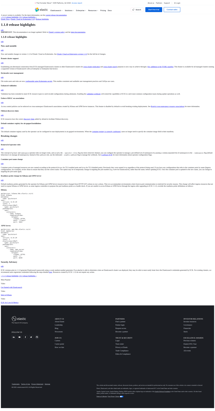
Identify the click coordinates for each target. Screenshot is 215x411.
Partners (159, 3)
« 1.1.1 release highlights (9, 17)
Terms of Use (25, 384)
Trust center (119, 344)
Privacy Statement (37, 384)
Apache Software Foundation (162, 391)
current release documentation (56, 15)
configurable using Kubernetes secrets (38, 81)
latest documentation (78, 32)
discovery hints (29, 119)
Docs (110, 10)
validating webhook (94, 94)
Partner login (120, 325)
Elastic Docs (5, 19)
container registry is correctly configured (106, 132)
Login (178, 3)
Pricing (103, 10)
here (50, 272)
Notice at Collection (102, 396)
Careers (57, 341)
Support (167, 3)
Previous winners (190, 341)
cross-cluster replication (91, 67)
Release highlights (42, 19)
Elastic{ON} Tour (190, 344)
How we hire (59, 347)
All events (187, 351)
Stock (186, 332)
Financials (187, 328)
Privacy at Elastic (121, 347)
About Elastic (59, 322)
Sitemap (47, 384)
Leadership (59, 325)
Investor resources (190, 322)
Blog (56, 328)
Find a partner (120, 322)
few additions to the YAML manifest (160, 67)
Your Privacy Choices (114, 396)
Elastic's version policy (57, 32)
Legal (117, 341)
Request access (120, 328)
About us (151, 3)
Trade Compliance (121, 351)
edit (2, 30)
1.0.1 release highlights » (28, 17)
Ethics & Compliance (123, 354)
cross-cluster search (110, 67)
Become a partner (121, 332)
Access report (77, 3)
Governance (188, 325)
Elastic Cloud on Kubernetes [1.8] (23, 19)
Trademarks (16, 384)
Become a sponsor (190, 347)
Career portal (59, 344)
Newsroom (59, 332)
